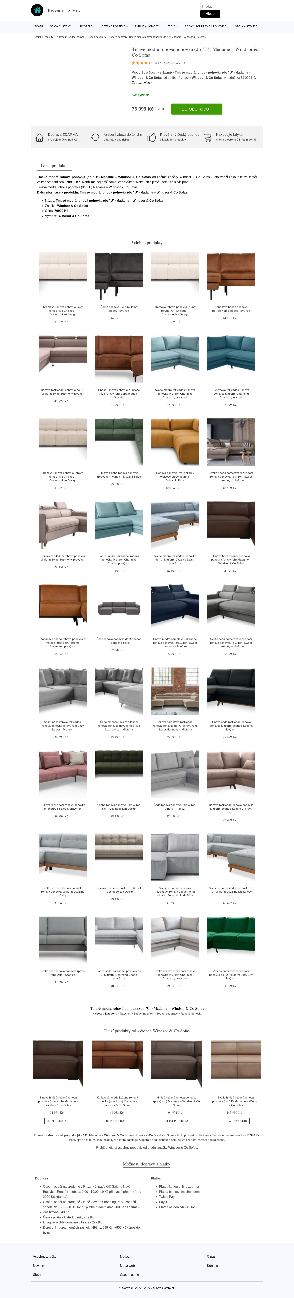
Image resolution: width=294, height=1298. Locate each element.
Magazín (126, 1256)
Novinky (39, 1265)
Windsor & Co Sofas (207, 77)
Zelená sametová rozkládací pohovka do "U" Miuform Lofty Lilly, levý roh (231, 974)
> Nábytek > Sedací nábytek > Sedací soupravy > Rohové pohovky (91, 37)
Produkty (48, 37)
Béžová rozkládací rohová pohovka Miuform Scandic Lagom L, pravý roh (231, 808)
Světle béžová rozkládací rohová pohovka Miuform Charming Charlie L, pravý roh (175, 974)
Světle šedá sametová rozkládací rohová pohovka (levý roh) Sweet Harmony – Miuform (231, 642)
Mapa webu (128, 1265)
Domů (39, 26)
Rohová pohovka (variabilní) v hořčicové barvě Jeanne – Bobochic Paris (175, 476)
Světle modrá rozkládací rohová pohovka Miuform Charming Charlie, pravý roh (119, 559)
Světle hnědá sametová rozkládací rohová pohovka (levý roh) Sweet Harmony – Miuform (231, 476)
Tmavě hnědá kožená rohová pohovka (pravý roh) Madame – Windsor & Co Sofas (231, 559)
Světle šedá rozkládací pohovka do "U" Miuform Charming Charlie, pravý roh (119, 974)
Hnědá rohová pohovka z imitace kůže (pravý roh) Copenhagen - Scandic (119, 393)
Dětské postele (113, 26)
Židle (172, 26)
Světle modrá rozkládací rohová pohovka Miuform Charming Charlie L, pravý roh (175, 393)
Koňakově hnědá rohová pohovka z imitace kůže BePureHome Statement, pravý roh (62, 642)
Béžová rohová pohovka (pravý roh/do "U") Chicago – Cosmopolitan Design (63, 476)
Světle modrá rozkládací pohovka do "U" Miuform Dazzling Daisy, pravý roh (175, 559)
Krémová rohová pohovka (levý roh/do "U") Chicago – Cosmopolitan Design (63, 310)
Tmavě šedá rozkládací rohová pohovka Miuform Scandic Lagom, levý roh (231, 725)
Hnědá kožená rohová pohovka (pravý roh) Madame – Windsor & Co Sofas (176, 1101)
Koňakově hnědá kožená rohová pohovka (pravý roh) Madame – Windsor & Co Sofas (117, 1101)
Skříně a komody (147, 26)
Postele (86, 26)
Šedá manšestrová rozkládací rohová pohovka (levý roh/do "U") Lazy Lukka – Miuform (119, 725)
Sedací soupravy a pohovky (205, 26)
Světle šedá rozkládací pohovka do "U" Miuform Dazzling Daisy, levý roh (231, 891)
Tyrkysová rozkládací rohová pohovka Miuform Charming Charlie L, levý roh (231, 393)
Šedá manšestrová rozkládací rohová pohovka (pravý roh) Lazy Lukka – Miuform (63, 725)
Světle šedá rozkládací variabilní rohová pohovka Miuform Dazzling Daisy (62, 891)
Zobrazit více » (142, 82)
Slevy (37, 1274)
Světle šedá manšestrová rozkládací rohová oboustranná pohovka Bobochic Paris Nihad (175, 891)
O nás (211, 1256)
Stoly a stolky (246, 26)
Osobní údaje (129, 1274)
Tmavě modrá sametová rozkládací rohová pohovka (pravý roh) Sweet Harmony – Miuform (175, 642)
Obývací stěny (60, 26)
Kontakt (212, 1265)
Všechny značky (44, 1256)
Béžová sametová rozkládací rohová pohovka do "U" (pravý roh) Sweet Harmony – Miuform (175, 725)
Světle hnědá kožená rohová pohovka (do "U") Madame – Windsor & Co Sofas (235, 1101)
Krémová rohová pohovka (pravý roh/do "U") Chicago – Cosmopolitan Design (175, 310)
